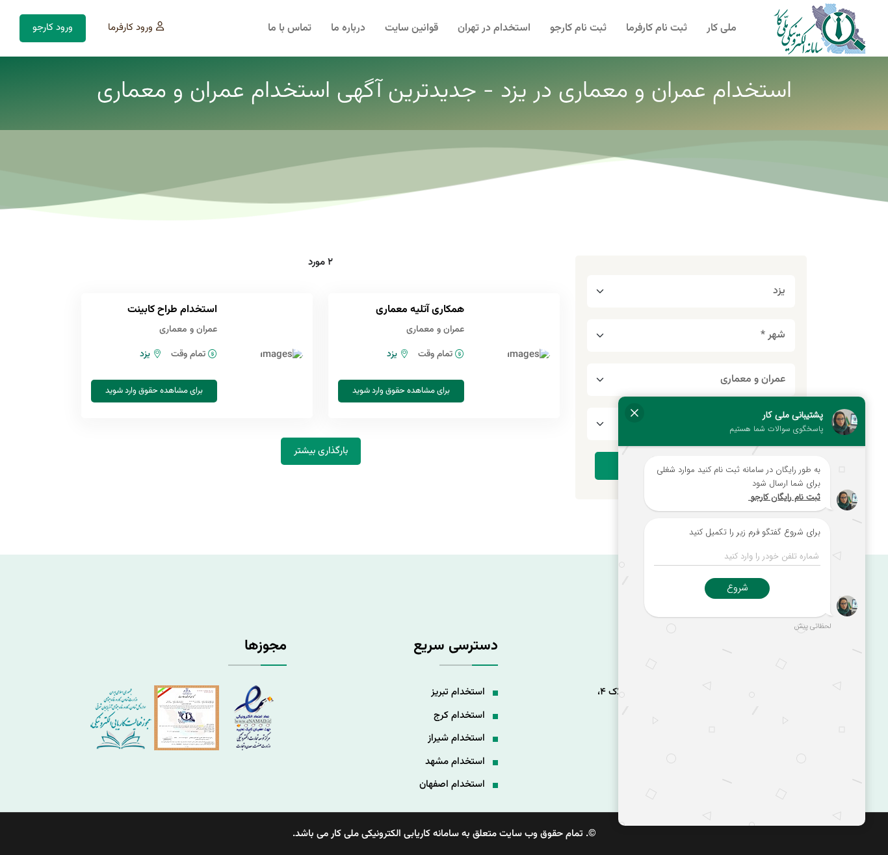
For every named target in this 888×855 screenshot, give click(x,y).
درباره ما (348, 28)
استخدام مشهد (455, 761)
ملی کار (722, 28)
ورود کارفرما (130, 27)
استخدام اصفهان (452, 784)
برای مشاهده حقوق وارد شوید (401, 390)
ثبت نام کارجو (578, 28)
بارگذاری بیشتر (321, 450)
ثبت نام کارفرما (656, 28)
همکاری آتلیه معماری (420, 310)
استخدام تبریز (458, 692)
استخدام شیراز (456, 738)
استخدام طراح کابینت (172, 310)
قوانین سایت (411, 28)
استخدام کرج (459, 715)
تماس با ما (289, 28)
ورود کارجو (53, 27)
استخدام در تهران (494, 28)
